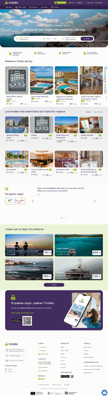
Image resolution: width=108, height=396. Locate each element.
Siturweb (10, 369)
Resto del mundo (98, 112)
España (88, 112)
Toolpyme (10, 371)
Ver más (54, 285)
